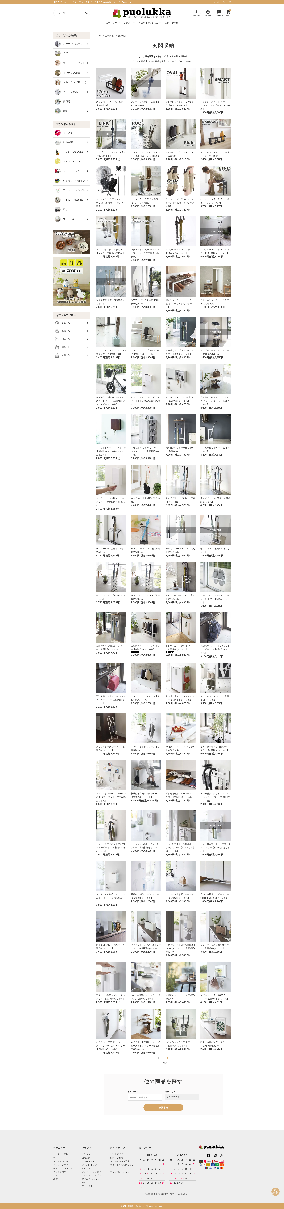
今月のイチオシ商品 (148, 22)
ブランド (128, 22)
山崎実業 (67, 142)
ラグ (64, 53)
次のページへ (185, 61)
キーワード (133, 1091)
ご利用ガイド (116, 1154)
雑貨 (64, 111)
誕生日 (64, 347)
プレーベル (68, 219)
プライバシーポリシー (121, 1172)
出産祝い (65, 339)
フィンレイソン (70, 161)
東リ (64, 209)
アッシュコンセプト (73, 190)
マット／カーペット (73, 63)
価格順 (174, 56)
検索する (163, 1107)
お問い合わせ (171, 22)
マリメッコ (68, 132)
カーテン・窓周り (72, 43)
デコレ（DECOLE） (73, 152)
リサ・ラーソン (70, 171)
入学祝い (65, 355)
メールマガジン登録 (120, 1161)
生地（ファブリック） (74, 82)
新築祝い (65, 331)
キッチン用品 (69, 92)
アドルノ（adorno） (73, 200)
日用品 (65, 101)
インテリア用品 (70, 72)
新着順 (184, 56)
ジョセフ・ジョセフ (73, 180)
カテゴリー (111, 22)
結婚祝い (65, 323)
